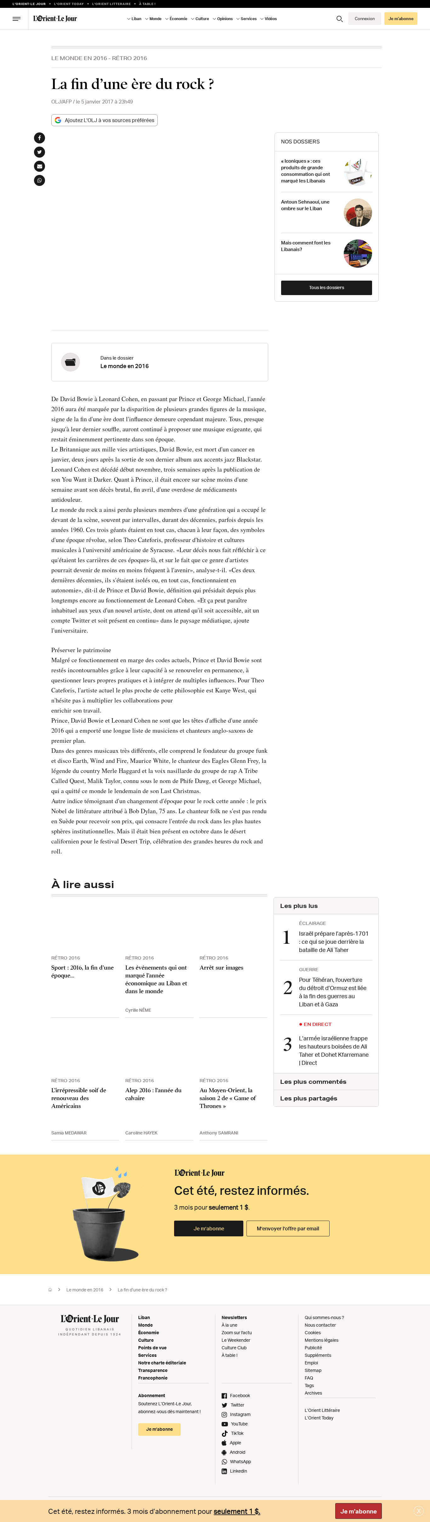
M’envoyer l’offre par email (288, 1228)
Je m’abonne (209, 1228)
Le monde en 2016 (79, 58)
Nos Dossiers (300, 141)
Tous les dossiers (326, 287)
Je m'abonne (358, 1511)
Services (147, 1355)
